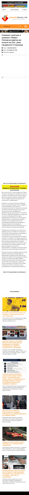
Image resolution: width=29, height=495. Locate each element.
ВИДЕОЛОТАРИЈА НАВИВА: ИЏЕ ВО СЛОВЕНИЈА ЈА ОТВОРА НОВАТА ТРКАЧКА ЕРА (13, 443)
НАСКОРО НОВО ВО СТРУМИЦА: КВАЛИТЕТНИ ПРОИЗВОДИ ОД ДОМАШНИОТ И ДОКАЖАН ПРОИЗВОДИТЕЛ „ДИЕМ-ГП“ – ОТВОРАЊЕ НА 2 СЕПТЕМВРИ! (12, 344)
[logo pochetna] (14, 18)
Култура (12, 52)
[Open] (25, 26)
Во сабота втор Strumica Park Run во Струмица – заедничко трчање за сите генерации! (13, 314)
